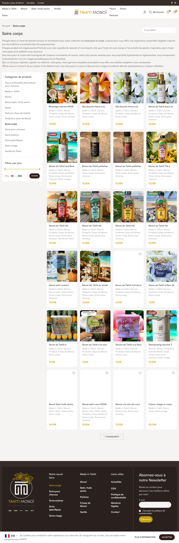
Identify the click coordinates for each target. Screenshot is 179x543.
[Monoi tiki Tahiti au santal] (95, 266)
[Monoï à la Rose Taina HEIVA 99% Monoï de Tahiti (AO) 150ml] (128, 504)
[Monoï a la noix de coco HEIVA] (128, 385)
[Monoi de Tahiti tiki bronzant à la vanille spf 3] (62, 206)
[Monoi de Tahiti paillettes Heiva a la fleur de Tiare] (95, 147)
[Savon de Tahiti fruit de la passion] (128, 266)
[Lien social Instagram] (175, 3)
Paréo (8, 107)
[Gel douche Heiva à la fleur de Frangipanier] (95, 87)
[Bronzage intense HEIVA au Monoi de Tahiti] (62, 87)
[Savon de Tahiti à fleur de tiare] (161, 266)
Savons (100, 110)
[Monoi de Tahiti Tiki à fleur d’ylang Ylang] (161, 147)
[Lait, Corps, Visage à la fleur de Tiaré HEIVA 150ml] (128, 443)
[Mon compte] (145, 12)
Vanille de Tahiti (13, 151)
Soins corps (11, 124)
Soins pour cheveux (15, 129)
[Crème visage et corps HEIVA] (161, 385)
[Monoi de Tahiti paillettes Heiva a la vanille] (128, 147)
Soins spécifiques (14, 140)
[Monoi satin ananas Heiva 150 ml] (62, 266)
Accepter (167, 537)
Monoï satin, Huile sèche (17, 102)
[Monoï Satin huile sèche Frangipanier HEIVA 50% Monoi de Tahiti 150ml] (62, 385)
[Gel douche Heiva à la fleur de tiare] (128, 87)
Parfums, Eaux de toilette (17, 113)
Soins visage (11, 145)
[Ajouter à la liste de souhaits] (73, 75)
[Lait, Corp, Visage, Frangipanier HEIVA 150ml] (95, 443)
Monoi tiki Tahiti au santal (95, 285)
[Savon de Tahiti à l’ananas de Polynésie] (62, 325)
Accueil (6, 25)
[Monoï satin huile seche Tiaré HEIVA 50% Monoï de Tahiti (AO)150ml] (161, 504)
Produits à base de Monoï (18, 118)
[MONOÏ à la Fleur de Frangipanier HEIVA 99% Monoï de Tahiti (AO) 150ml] (95, 504)
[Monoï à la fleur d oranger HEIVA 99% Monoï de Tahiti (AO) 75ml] (62, 504)
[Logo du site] (90, 11)
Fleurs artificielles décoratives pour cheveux (20, 84)
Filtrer (34, 176)
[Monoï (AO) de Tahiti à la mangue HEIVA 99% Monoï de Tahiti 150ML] (161, 448)
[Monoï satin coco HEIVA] (95, 385)
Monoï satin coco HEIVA (94, 404)
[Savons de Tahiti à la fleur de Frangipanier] (128, 325)
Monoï (8, 96)
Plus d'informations (145, 537)
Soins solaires (12, 134)
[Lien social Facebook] (171, 3)
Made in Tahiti (12, 91)
